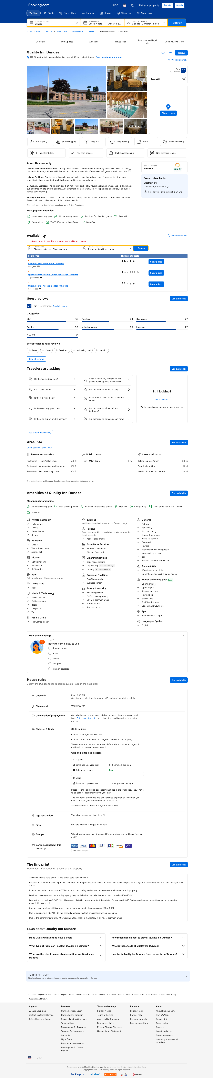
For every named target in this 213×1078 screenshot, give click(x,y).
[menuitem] (33, 13)
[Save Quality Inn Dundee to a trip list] (163, 52)
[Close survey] (183, 635)
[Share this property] (170, 52)
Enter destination (42, 21)
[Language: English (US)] (124, 5)
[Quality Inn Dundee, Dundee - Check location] (28, 57)
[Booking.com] (39, 5)
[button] (168, 110)
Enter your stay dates (87, 718)
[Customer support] (132, 5)
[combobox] (54, 23)
